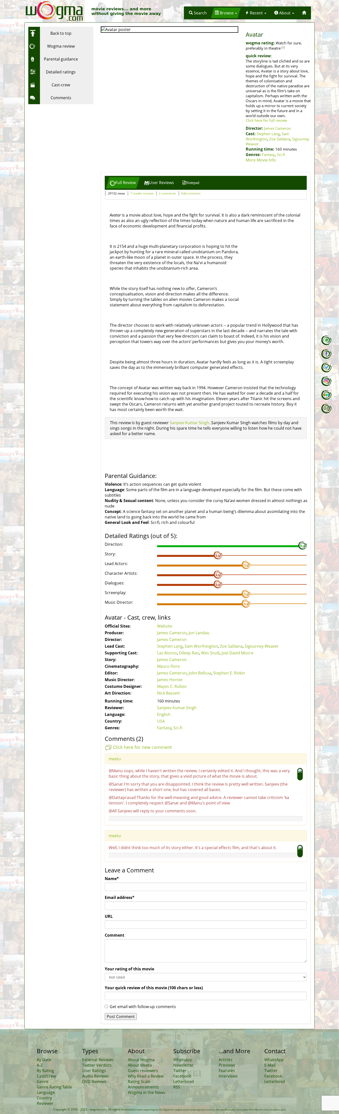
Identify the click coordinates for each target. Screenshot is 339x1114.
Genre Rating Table (54, 1087)
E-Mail (269, 1065)
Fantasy (268, 154)
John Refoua (200, 673)
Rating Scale (139, 1081)
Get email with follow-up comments (143, 1006)
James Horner (170, 679)
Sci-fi (281, 154)
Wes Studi (210, 653)
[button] (197, 13)
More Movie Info (261, 160)
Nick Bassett (168, 693)
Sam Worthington (201, 646)
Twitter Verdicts (97, 1065)
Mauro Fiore (168, 666)
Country (44, 1098)
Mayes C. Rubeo (172, 686)
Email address (120, 897)
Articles (226, 1059)
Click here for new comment (142, 747)
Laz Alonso (167, 653)
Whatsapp (182, 1059)
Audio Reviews (95, 1076)
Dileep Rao (189, 653)
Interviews (228, 1076)
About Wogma (141, 1059)
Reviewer (45, 1103)
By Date (44, 1059)
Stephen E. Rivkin (229, 673)
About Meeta (140, 1065)
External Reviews (97, 1059)
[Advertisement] (59, 138)
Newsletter (183, 1065)
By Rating (45, 1070)
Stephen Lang (268, 133)
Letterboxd (183, 1081)
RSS (176, 1087)
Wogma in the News (146, 1092)
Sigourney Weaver (262, 646)
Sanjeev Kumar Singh (189, 422)
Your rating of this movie (129, 969)
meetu (115, 759)
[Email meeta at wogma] (326, 408)
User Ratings (94, 1070)
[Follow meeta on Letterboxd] (326, 395)
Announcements (143, 1087)
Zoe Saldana (279, 138)
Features (227, 1070)
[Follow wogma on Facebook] (326, 354)
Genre (42, 1081)
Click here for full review (266, 120)
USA (161, 721)
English (163, 714)
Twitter (179, 1070)
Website (164, 626)
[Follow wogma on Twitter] (326, 367)
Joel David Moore (237, 653)
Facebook (182, 1076)
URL (109, 916)
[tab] (123, 182)
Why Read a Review (146, 1076)
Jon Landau (199, 633)
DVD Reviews (94, 1081)
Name (112, 878)
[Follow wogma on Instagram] (326, 381)
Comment (114, 935)
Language (46, 1092)
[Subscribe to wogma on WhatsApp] (326, 340)
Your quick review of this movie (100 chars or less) (154, 987)
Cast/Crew (46, 1076)
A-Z (40, 1065)
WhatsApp (274, 1059)
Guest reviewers (143, 1070)
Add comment (191, 193)
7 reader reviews (142, 193)
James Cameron (277, 128)
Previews (227, 1065)
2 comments (167, 193)
